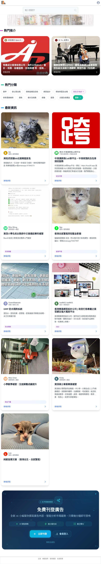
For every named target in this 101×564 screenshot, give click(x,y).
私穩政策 (60, 559)
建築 (52, 98)
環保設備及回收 (32, 92)
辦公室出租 (16, 92)
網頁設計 (46, 92)
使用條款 (53, 559)
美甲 (5, 92)
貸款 (20, 98)
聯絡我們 (45, 559)
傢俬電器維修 (8, 98)
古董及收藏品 (64, 98)
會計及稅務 (32, 98)
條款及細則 (50, 542)
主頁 (39, 559)
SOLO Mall (78, 92)
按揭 (43, 98)
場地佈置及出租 (62, 92)
